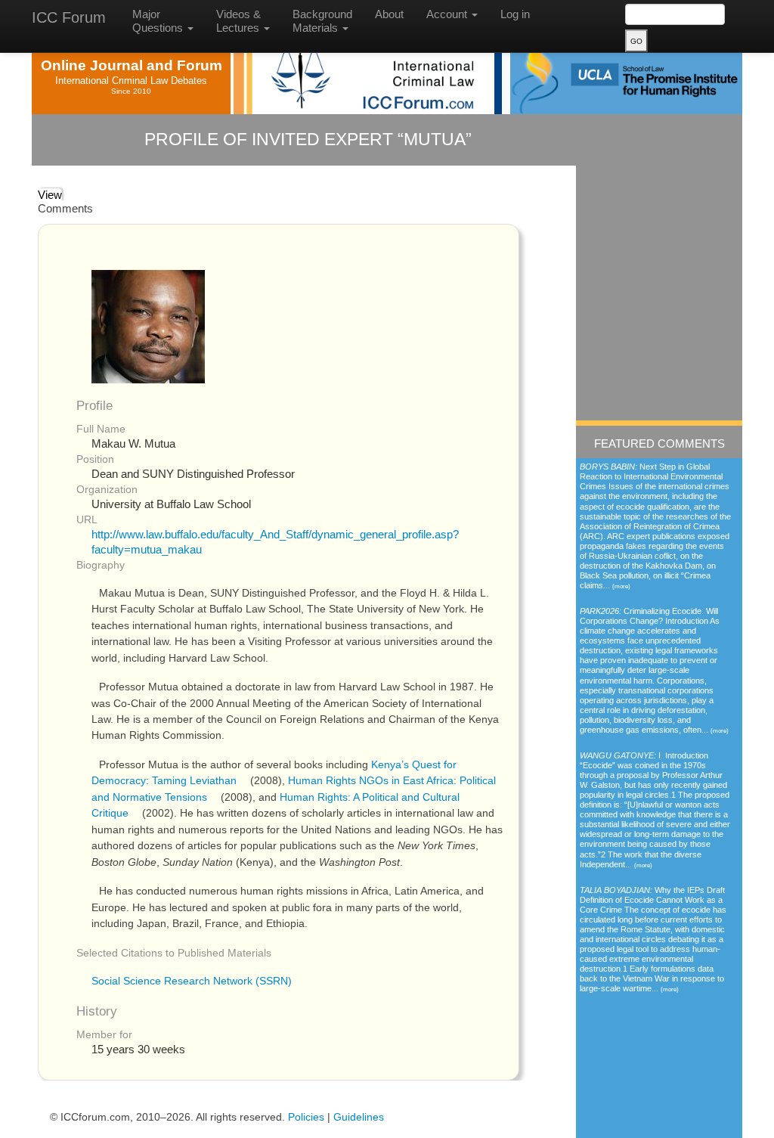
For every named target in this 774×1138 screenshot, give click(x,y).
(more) (621, 586)
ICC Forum (69, 17)
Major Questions (159, 21)
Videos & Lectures (239, 21)
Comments (65, 208)
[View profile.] (148, 325)
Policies (306, 1117)
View (50, 194)
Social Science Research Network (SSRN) (191, 981)
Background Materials (322, 21)
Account (448, 14)
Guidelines (358, 1117)
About (389, 14)
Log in (515, 14)
